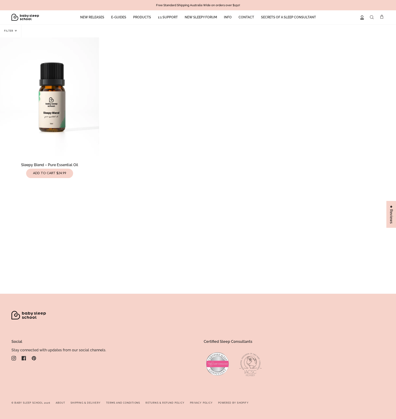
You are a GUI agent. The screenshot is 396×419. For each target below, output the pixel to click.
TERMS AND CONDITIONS (123, 403)
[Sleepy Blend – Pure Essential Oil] (49, 96)
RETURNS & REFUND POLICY (165, 403)
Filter (8, 31)
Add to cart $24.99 (49, 173)
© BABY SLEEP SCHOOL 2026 (30, 403)
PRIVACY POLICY (201, 403)
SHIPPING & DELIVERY (86, 403)
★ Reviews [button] (391, 214)
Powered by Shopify (233, 403)
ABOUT (60, 403)
